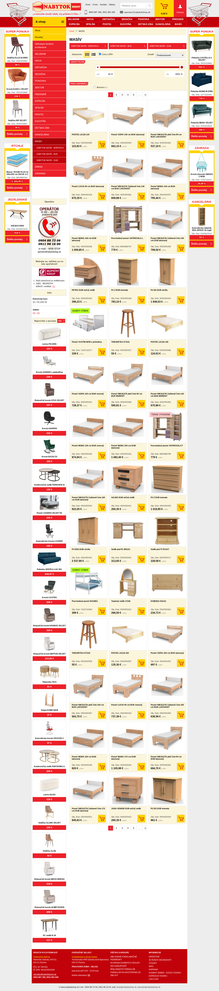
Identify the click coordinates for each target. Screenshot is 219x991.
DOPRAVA (153, 969)
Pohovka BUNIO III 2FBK (202, 91)
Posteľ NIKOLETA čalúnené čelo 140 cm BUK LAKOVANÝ (127, 187)
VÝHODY (153, 963)
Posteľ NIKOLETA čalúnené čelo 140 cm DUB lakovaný (167, 239)
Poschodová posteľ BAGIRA (85, 601)
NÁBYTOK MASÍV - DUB (160, 46)
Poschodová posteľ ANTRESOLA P (167, 446)
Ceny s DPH (107, 54)
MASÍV (38, 141)
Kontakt (103, 5)
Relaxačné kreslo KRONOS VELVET (49, 626)
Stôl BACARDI (17, 226)
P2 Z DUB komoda (159, 497)
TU (53, 286)
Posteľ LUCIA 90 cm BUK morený (126, 705)
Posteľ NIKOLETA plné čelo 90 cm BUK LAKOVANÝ (166, 135)
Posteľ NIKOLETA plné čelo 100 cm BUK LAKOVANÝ (88, 706)
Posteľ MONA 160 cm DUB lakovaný (123, 447)
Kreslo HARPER (49, 428)
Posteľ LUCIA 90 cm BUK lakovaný (88, 186)
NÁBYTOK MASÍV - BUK (121, 46)
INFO (151, 966)
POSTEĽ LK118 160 (120, 653)
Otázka (112, 5)
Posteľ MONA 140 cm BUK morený (88, 446)
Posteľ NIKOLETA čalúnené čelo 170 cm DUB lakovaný (88, 809)
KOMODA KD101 (158, 601)
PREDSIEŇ (40, 94)
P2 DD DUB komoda (160, 808)
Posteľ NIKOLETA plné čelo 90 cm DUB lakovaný (166, 758)
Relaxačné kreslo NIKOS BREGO (49, 879)
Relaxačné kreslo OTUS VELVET (49, 400)
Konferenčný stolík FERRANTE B (49, 485)
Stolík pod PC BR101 (120, 549)
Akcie (37, 30)
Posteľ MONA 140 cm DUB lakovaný (84, 239)
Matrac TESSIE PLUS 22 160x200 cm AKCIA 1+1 (17, 173)
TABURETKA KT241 (120, 342)
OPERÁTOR (154, 957)
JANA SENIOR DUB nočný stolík (126, 808)
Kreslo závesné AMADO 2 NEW (202, 175)
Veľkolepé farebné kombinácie (44, 45)
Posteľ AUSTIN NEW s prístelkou (87, 342)
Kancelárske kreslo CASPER (49, 541)
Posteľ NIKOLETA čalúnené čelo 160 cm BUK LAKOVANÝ (167, 706)
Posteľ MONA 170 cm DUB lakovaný (123, 758)
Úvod (71, 31)
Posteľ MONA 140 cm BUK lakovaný (163, 187)
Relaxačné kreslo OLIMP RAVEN (49, 907)
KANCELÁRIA (42, 134)
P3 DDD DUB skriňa (81, 549)
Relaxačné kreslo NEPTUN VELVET (49, 654)
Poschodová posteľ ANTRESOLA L (127, 238)
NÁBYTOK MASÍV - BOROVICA (84, 46)
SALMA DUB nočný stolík (123, 497)
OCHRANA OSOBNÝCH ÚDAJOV (125, 963)
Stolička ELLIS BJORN (17, 58)
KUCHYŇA (40, 121)
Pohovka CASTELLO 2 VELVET (202, 59)
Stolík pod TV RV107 (160, 549)
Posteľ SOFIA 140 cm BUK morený (88, 394)
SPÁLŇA (39, 107)
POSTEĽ (39, 114)
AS (34, 313)
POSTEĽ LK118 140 (159, 342)
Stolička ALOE (49, 851)
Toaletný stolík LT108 (120, 601)
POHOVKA (40, 81)
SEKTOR (39, 87)
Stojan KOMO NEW (49, 710)
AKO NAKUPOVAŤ (118, 966)
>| (145, 94)
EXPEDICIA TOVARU (158, 976)
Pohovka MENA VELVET (202, 123)
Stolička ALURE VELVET (49, 823)
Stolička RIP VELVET (17, 120)
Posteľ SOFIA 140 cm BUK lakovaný (127, 134)
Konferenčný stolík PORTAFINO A (49, 766)
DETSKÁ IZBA (42, 128)
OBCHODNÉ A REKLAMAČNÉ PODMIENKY (123, 958)
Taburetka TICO (49, 682)
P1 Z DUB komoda (119, 290)
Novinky (39, 37)
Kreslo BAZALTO (49, 457)
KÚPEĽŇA (40, 101)
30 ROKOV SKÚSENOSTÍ (160, 960)
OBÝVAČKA (41, 67)
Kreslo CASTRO (49, 597)
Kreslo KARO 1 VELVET (17, 89)
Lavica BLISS (49, 795)
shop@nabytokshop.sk (126, 987)
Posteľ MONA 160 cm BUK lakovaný (84, 758)
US (38, 313)
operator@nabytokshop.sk (137, 12)
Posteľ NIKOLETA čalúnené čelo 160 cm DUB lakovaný (88, 498)
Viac (60, 321)
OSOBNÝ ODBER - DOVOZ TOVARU (165, 973)
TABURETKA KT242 (81, 653)
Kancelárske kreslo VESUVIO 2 (49, 738)
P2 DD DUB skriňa (159, 290)
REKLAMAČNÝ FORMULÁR (122, 969)
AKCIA (38, 60)
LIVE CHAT (154, 979)
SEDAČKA (40, 74)
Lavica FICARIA (49, 344)
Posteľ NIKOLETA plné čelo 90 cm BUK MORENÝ (126, 395)
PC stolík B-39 (49, 935)
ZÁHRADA (40, 173)
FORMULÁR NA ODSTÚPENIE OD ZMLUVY (125, 973)
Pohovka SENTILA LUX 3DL (49, 569)
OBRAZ (39, 166)
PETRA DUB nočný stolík (83, 290)
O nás (95, 5)
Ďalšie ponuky (15, 134)
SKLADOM (40, 54)
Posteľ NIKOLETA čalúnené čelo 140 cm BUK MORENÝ (167, 395)
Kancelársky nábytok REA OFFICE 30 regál (201, 229)
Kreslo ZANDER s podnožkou (49, 372)
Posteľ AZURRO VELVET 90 (49, 513)
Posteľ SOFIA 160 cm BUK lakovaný (167, 653)
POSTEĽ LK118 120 (80, 134)
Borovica (102, 87)
